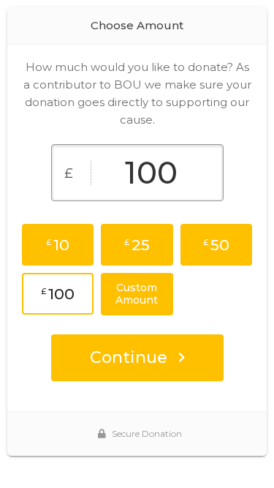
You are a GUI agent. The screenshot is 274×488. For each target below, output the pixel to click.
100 (58, 294)
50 (216, 245)
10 (57, 245)
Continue (128, 357)
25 (137, 245)
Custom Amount (136, 294)
